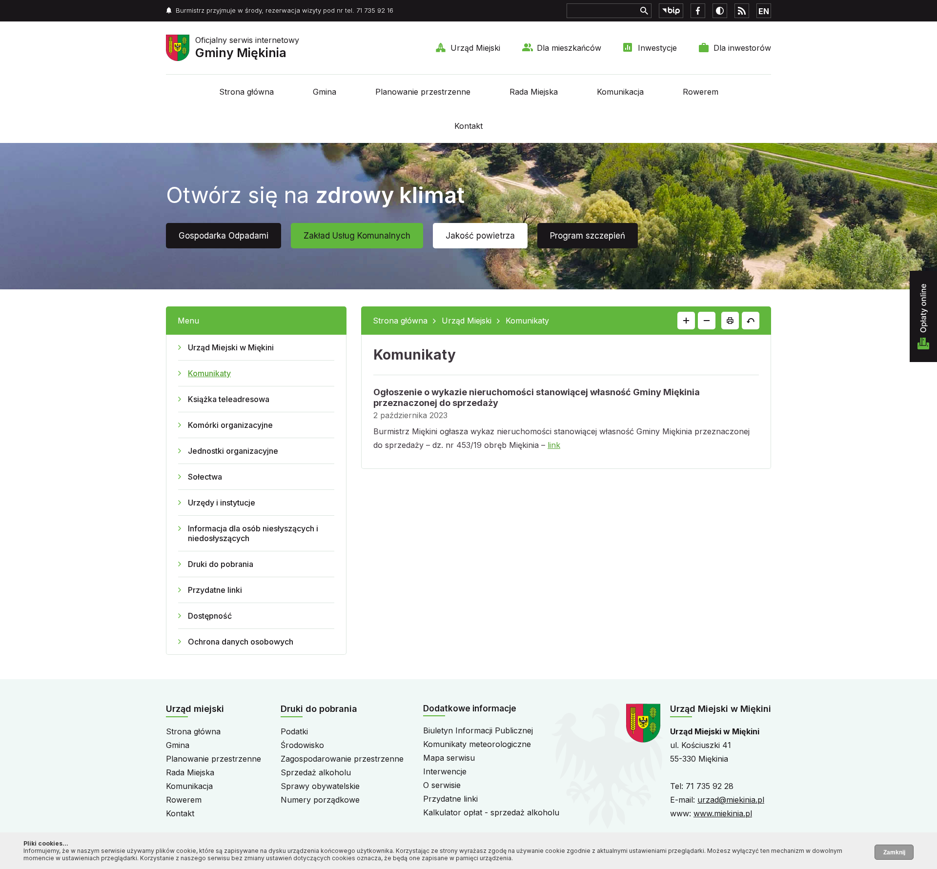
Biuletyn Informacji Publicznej (478, 730)
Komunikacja (620, 92)
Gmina (324, 92)
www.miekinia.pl (722, 813)
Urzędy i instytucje (221, 502)
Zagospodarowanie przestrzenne (342, 759)
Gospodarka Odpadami (223, 236)
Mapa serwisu (449, 758)
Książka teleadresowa (228, 399)
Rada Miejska (533, 92)
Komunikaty (209, 373)
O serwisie (442, 785)
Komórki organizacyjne (230, 425)
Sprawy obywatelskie (320, 786)
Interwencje (445, 771)
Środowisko (302, 745)
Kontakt (468, 126)
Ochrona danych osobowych (240, 642)
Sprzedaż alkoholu (316, 772)
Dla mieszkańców (569, 48)
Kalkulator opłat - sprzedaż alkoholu (491, 812)
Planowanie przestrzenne (422, 92)
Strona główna (246, 92)
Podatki (294, 731)
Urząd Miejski (475, 48)
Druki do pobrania (220, 564)
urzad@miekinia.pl (730, 800)
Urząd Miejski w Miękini (231, 347)
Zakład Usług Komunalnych (357, 236)
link (554, 445)
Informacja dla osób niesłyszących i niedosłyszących (253, 533)
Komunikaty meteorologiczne (477, 744)
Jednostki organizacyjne (233, 451)
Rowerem (700, 92)
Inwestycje (657, 48)
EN (763, 11)
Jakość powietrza (480, 236)
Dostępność (210, 616)
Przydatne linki (215, 590)
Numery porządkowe (320, 800)
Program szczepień (587, 236)
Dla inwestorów (742, 48)
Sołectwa (205, 477)
